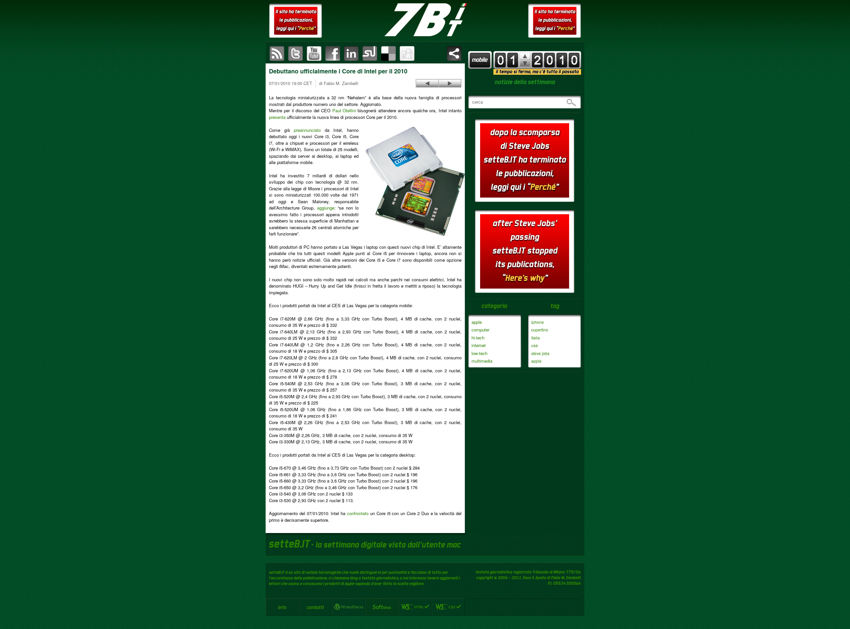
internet (478, 345)
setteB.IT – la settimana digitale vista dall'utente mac (425, 20)
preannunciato (307, 130)
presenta (277, 117)
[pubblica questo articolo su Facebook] (332, 53)
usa (534, 345)
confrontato (358, 513)
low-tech (479, 353)
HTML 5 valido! (415, 607)
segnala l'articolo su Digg (407, 53)
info (282, 607)
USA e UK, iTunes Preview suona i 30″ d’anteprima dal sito (427, 83)
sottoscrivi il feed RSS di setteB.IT (277, 53)
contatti (315, 607)
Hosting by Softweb (382, 607)
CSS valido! (448, 607)
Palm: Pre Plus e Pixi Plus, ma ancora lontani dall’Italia (450, 83)
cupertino (539, 329)
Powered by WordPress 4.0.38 (348, 607)
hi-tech (477, 337)
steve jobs (540, 353)
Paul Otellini (344, 110)
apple (476, 322)
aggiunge (325, 208)
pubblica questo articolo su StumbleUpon (370, 53)
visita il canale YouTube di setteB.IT (314, 53)
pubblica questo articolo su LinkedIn (351, 53)
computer (480, 329)
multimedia (481, 361)
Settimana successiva (525, 56)
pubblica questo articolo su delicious (388, 53)
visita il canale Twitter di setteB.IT (295, 53)
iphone (537, 322)
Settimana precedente (525, 63)
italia (535, 337)
